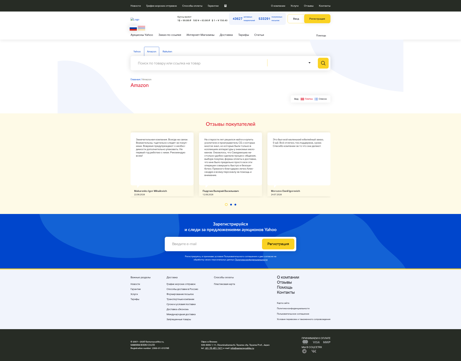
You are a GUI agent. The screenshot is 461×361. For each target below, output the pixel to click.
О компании (278, 5)
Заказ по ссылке (169, 35)
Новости (136, 5)
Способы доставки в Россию (182, 289)
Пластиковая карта (224, 284)
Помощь (321, 35)
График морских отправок (161, 5)
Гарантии (213, 5)
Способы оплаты (192, 5)
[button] (226, 204)
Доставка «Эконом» (178, 309)
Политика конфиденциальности (251, 259)
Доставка (226, 35)
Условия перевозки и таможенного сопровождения (303, 319)
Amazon (151, 51)
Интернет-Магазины (200, 35)
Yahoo (137, 51)
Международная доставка (181, 314)
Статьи (259, 35)
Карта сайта (283, 303)
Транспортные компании (180, 299)
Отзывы (309, 5)
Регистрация (317, 18)
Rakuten (167, 51)
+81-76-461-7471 (214, 348)
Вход (296, 18)
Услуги (295, 5)
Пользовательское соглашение (293, 314)
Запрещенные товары (179, 319)
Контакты (324, 5)
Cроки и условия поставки (181, 304)
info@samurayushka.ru (242, 348)
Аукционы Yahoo (142, 35)
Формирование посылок (180, 294)
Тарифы (243, 35)
